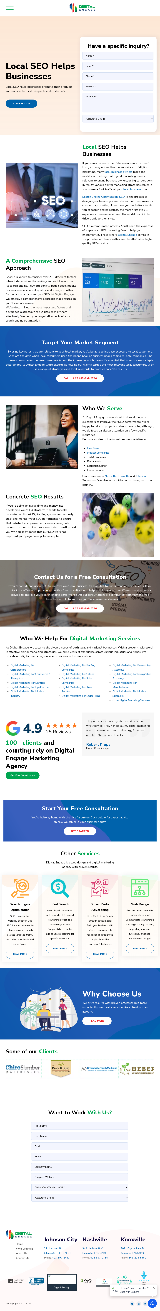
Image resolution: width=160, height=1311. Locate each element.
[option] (118, 746)
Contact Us (21, 103)
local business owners (118, 172)
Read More (20, 954)
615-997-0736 (99, 1257)
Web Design (140, 904)
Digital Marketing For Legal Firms (81, 696)
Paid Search (60, 904)
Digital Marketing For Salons (78, 674)
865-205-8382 (137, 1257)
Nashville (111, 476)
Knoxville (124, 476)
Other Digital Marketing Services (131, 700)
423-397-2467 (61, 1257)
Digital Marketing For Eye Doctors (29, 687)
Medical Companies (98, 453)
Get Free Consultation (22, 775)
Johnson (141, 476)
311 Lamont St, (53, 1248)
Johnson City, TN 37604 (57, 1253)
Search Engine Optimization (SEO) (104, 197)
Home (19, 1244)
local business (132, 189)
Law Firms (93, 448)
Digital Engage (127, 235)
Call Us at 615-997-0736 (80, 378)
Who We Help (24, 1248)
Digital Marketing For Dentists (27, 683)
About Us (21, 1253)
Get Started (80, 831)
